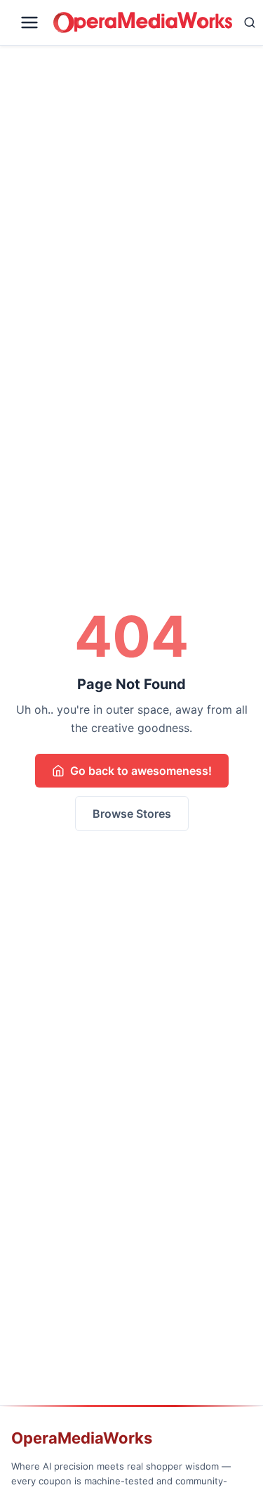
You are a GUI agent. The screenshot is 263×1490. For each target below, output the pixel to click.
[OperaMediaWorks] (142, 22)
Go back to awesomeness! (141, 771)
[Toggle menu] (29, 22)
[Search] (250, 22)
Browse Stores (132, 814)
